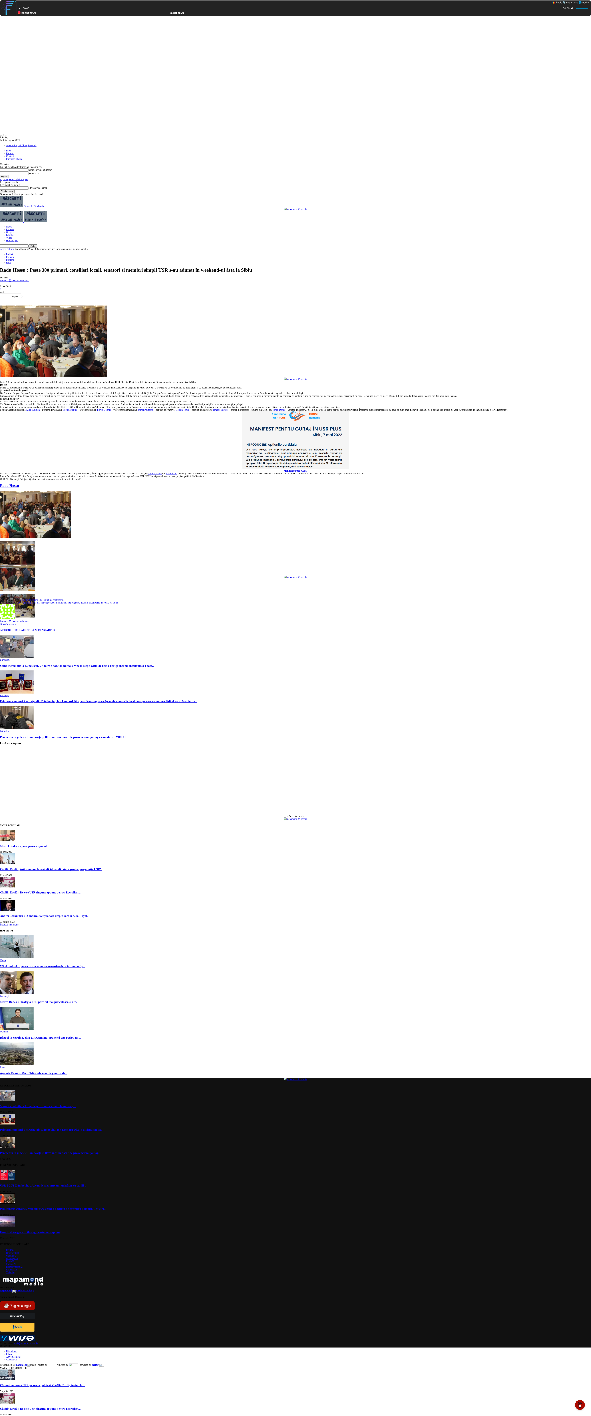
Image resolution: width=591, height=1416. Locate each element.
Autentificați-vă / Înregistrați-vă (21, 145)
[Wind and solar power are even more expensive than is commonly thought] (17, 957)
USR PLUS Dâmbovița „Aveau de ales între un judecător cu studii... (43, 1185)
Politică (10, 249)
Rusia (3, 1067)
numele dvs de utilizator (40, 170)
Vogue (3, 960)
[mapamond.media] (17, 1331)
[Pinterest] (51, 297)
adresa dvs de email (37, 188)
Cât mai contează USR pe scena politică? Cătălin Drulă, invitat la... (42, 1385)
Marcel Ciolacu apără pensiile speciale (24, 846)
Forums (10, 153)
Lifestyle (10, 235)
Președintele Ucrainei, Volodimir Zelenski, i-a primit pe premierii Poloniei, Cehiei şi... (53, 1208)
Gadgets (10, 232)
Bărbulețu (5, 659)
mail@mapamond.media (26, 1343)
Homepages (12, 240)
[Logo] (12, 221)
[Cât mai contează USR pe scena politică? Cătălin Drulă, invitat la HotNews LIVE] (7, 1379)
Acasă (3, 249)
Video (9, 237)
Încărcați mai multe (9, 924)
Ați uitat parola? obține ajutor (14, 179)
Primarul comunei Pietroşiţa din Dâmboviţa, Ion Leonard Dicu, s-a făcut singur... (51, 1129)
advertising (17, 1290)
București (4, 695)
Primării (10, 259)
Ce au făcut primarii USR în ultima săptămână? (41, 600)
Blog (8, 150)
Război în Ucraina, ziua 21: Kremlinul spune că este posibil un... (40, 1037)
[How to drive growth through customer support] (7, 1226)
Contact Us (11, 1359)
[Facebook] (29, 297)
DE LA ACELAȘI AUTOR (40, 630)
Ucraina (4, 1031)
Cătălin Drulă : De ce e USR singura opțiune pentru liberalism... (40, 892)
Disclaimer (11, 1351)
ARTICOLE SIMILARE (13, 630)
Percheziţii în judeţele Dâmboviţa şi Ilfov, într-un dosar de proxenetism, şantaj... (50, 1153)
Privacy (10, 1354)
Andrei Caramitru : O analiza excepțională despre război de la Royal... (44, 915)
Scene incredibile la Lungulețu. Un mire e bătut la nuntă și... (38, 1106)
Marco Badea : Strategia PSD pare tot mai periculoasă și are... (39, 1002)
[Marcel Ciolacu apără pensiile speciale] (7, 840)
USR (8, 262)
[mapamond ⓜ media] (295, 209)
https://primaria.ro (8, 624)
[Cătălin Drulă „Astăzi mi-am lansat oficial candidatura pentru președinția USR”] (7, 863)
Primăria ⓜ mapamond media (14, 280)
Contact (10, 156)
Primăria (10, 257)
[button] (36, 515)
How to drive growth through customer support (30, 1232)
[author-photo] (7, 618)
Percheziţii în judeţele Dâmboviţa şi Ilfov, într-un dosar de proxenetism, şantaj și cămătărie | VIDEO (63, 737)
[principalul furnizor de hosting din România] (51, 1365)
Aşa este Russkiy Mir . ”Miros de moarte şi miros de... (33, 1073)
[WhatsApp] (63, 297)
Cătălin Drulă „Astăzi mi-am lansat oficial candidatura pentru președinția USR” (51, 869)
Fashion (10, 229)
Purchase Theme (14, 159)
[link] (33, 409)
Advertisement (13, 1357)
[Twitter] (40, 297)
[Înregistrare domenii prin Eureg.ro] (73, 1365)
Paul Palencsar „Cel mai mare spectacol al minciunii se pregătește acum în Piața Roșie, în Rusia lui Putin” (68, 602)
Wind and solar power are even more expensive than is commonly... (42, 966)
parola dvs (33, 173)
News (9, 226)
